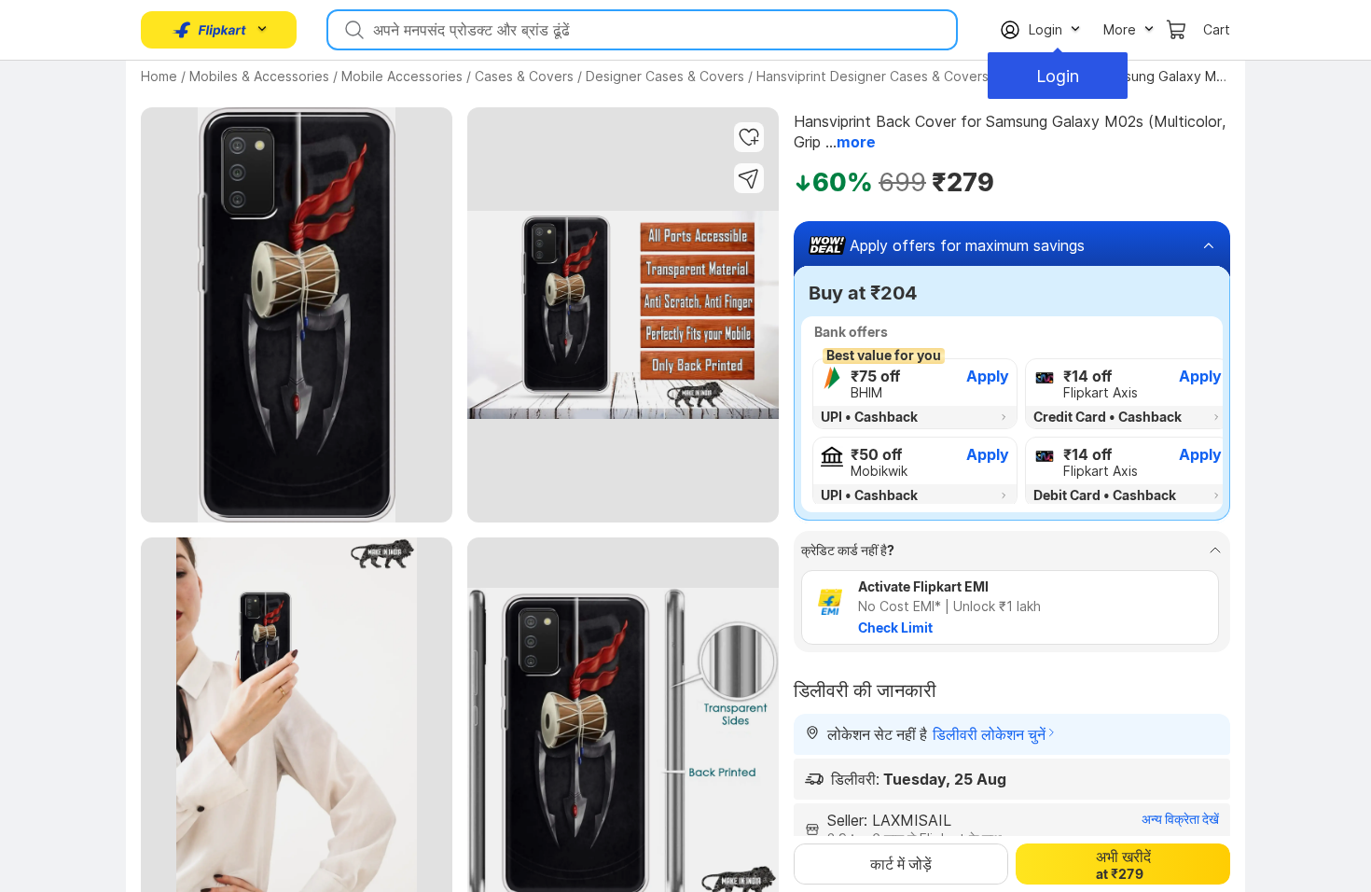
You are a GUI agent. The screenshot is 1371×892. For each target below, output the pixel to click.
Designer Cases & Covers (665, 76)
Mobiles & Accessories (259, 76)
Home (159, 76)
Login (1057, 76)
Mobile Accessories (402, 76)
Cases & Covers (524, 76)
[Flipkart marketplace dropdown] (210, 30)
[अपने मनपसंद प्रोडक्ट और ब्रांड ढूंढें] (352, 30)
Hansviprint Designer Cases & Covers (872, 76)
